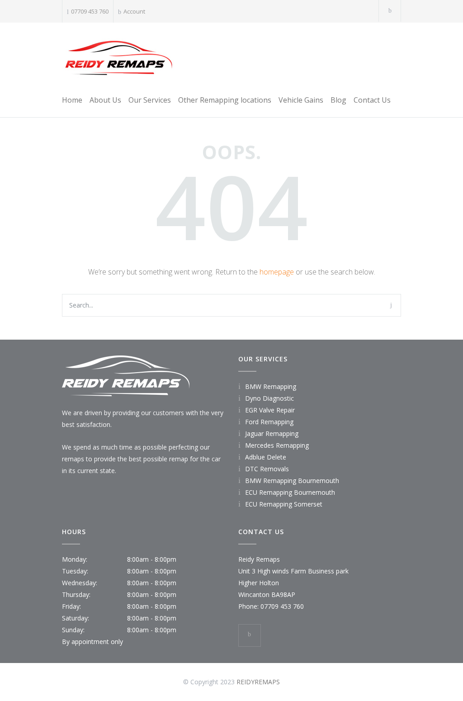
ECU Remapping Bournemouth (290, 492)
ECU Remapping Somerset (283, 504)
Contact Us (372, 100)
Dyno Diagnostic (269, 398)
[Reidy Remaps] (118, 57)
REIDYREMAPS (258, 681)
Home (72, 100)
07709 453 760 (90, 11)
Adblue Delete (265, 457)
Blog (338, 100)
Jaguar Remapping (271, 433)
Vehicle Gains (301, 100)
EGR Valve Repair (270, 410)
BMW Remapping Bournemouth (292, 480)
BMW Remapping (270, 386)
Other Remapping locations (224, 100)
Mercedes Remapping (277, 445)
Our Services (149, 100)
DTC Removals (267, 468)
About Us (105, 100)
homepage (277, 272)
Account (134, 11)
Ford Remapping (269, 421)
